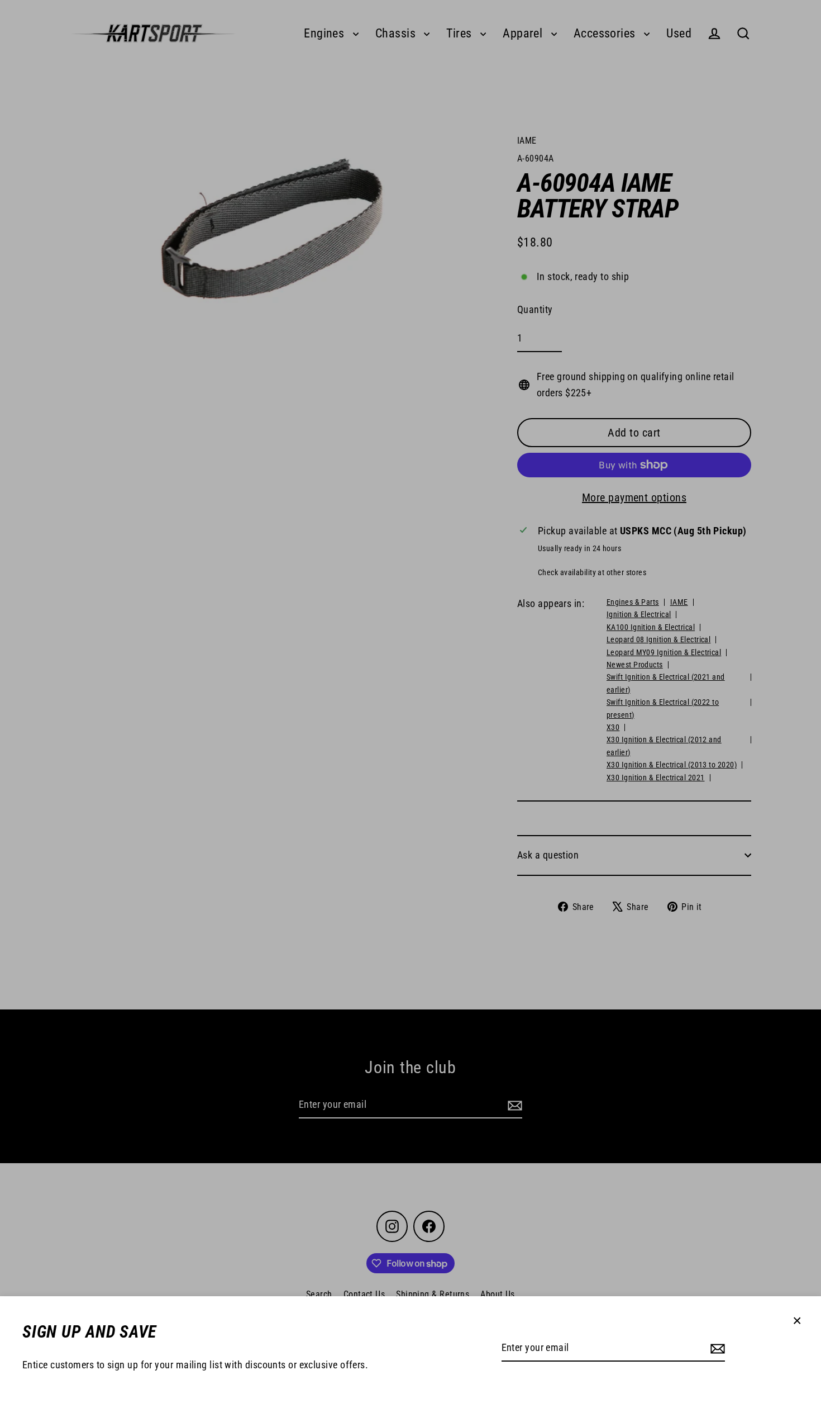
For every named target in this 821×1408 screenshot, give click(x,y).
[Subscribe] (716, 1348)
